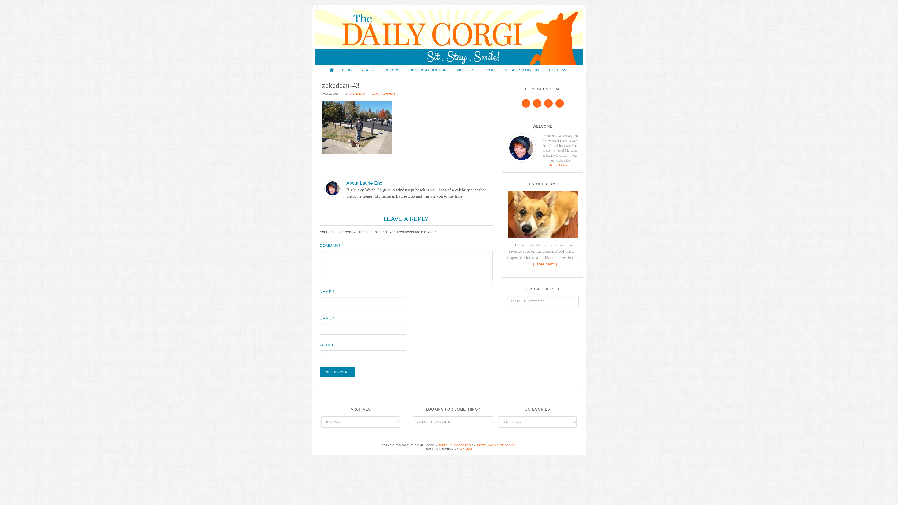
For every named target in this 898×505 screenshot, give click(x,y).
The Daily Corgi (449, 37)
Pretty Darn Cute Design (496, 445)
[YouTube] (559, 103)
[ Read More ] (545, 264)
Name (327, 292)
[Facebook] (526, 103)
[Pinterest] (537, 103)
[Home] (332, 70)
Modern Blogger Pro (454, 445)
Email (327, 319)
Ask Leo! (465, 448)
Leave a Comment (383, 93)
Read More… (560, 165)
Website (329, 345)
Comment (332, 246)
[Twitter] (548, 103)
